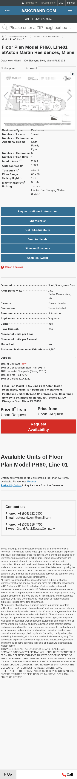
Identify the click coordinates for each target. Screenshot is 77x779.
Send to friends (37, 239)
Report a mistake (14, 267)
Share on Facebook (37, 248)
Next (69, 96)
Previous (6, 96)
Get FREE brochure (37, 229)
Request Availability (38, 427)
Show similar (38, 220)
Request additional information (38, 211)
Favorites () (31, 2)
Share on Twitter (37, 257)
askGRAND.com (38, 10)
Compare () (49, 2)
